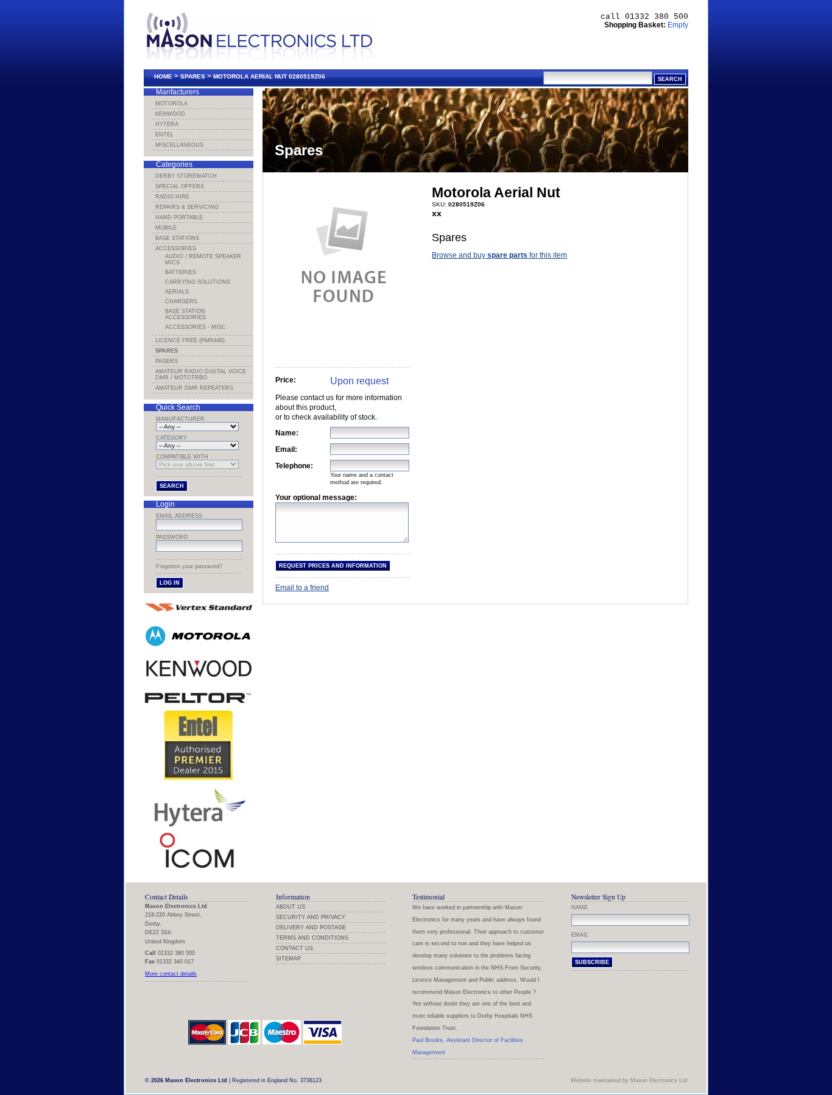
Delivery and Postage (311, 927)
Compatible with (182, 457)
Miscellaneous (179, 145)
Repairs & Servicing (187, 207)
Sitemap (288, 959)
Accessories (175, 248)
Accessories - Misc (195, 327)
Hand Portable (179, 217)
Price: (285, 380)
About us (290, 907)
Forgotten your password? (189, 566)
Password (172, 537)
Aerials (177, 292)
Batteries (180, 272)
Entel (164, 135)
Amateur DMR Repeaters (194, 388)
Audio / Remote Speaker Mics (203, 259)
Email (579, 935)
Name (579, 907)
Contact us (294, 948)
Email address (179, 516)
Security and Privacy (310, 917)
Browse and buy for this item (499, 255)
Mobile (166, 228)
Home (163, 76)
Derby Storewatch (186, 176)
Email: (286, 449)
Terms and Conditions (312, 938)
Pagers (166, 361)
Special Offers (179, 186)
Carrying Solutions (197, 282)
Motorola (171, 103)
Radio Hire (172, 197)
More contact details (171, 974)
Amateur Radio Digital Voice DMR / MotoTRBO (200, 374)
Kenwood (170, 114)
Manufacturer (180, 419)
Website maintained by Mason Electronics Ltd (629, 1080)
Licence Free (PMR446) (190, 340)
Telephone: (294, 466)
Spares (192, 76)
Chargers (181, 301)
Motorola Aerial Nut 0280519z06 (269, 76)
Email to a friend (302, 587)
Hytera (166, 124)
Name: (286, 433)
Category (171, 438)
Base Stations (177, 238)
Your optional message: (316, 497)
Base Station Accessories (185, 314)
